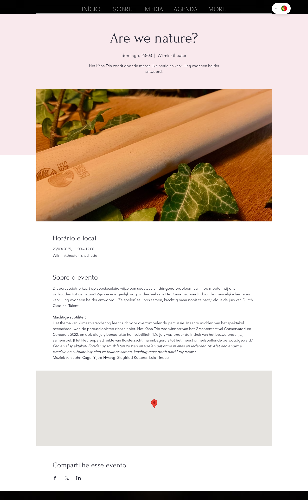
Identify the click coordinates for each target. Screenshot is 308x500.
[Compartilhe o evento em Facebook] (55, 478)
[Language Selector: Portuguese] (281, 8)
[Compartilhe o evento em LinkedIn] (78, 478)
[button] (217, 9)
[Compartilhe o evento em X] (66, 478)
